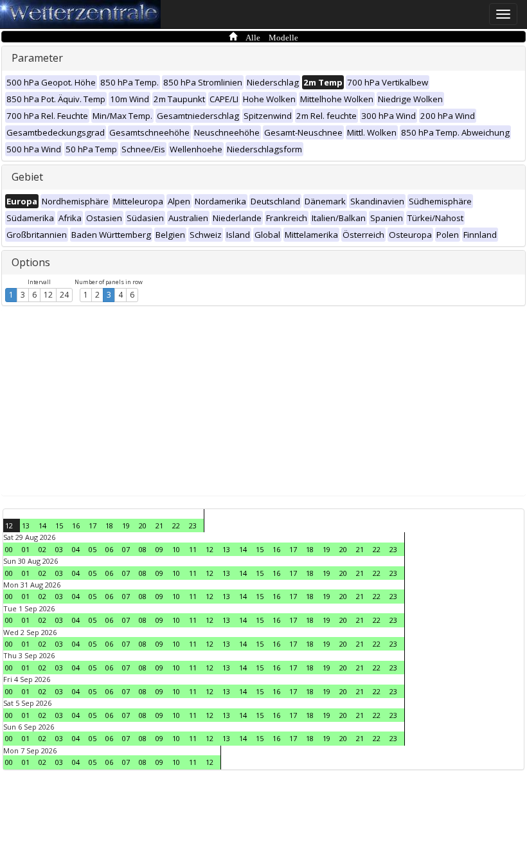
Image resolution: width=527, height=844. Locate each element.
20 (143, 525)
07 (126, 549)
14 (42, 525)
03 (59, 549)
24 (64, 294)
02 (42, 549)
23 (193, 525)
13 (26, 525)
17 (92, 525)
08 (143, 549)
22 (176, 525)
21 (159, 525)
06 (109, 549)
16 (76, 525)
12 (48, 294)
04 (76, 549)
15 (59, 525)
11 (193, 549)
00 (9, 549)
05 (92, 549)
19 (126, 525)
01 (26, 549)
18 (109, 525)
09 (159, 549)
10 (176, 549)
